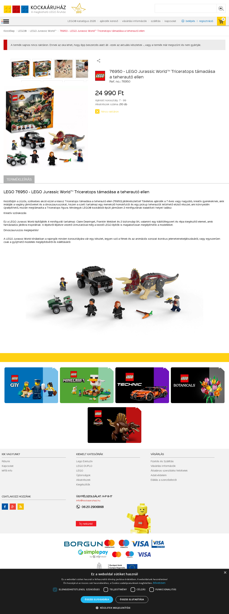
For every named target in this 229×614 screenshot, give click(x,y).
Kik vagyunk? (11, 454)
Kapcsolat (8, 466)
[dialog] (114, 591)
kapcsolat (170, 21)
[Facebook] (5, 506)
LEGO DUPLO (84, 466)
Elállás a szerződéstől (164, 480)
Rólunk (6, 461)
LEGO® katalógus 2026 (82, 21)
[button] (114, 608)
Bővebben (159, 582)
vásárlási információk (134, 21)
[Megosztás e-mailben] (98, 61)
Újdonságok (83, 475)
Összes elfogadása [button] (97, 599)
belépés (190, 21)
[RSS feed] (21, 506)
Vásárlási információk (163, 466)
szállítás (156, 21)
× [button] (225, 572)
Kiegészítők (83, 484)
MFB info (7, 470)
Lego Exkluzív (84, 461)
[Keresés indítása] (221, 8)
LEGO (79, 470)
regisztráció (206, 21)
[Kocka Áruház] (33, 9)
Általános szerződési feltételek (169, 470)
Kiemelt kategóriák (89, 454)
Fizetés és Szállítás (162, 461)
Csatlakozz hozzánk (16, 496)
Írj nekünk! (86, 523)
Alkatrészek (83, 480)
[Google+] (13, 506)
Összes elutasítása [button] (132, 599)
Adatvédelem (159, 475)
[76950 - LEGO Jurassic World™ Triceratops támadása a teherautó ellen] (46, 126)
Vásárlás (157, 454)
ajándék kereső (109, 21)
